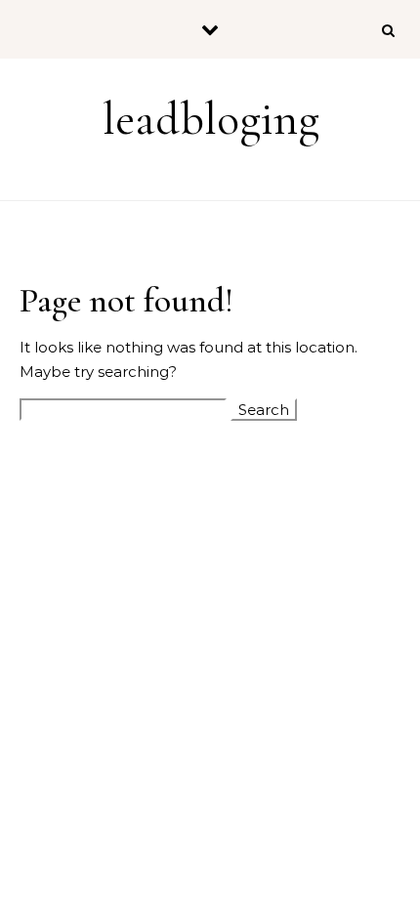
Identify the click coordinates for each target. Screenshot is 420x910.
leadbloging (211, 119)
